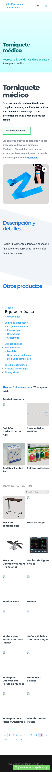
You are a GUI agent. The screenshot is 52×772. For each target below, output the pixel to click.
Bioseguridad (12, 372)
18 (15, 739)
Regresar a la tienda (14, 59)
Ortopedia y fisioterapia (19, 355)
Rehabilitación (12, 347)
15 (45, 735)
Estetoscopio (14, 330)
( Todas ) (9, 307)
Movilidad (12, 351)
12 (30, 735)
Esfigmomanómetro (17, 326)
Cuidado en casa (38, 59)
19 (20, 739)
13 (35, 735)
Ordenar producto (15, 130)
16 (5, 739)
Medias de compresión (19, 358)
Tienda (7, 387)
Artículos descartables (16, 368)
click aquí (33, 157)
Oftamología (13, 334)
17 (10, 739)
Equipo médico (19, 311)
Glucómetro (13, 337)
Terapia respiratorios (16, 365)
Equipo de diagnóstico (16, 322)
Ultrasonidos (13, 316)
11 (25, 735)
